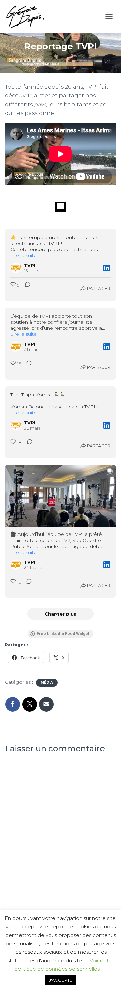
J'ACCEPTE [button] (60, 980)
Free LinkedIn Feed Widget (63, 633)
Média (47, 682)
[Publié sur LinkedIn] (107, 268)
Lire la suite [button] (23, 255)
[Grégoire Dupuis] (27, 16)
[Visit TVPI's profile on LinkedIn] (15, 268)
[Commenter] (25, 288)
